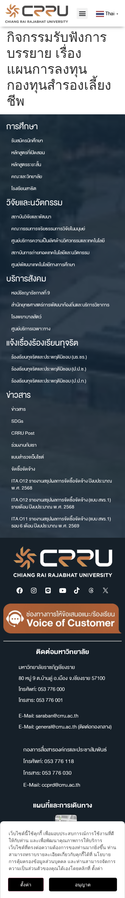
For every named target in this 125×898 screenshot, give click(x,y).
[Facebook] (19, 590)
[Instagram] (34, 590)
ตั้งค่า (25, 884)
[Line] (48, 590)
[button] (82, 13)
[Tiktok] (77, 590)
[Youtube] (62, 590)
